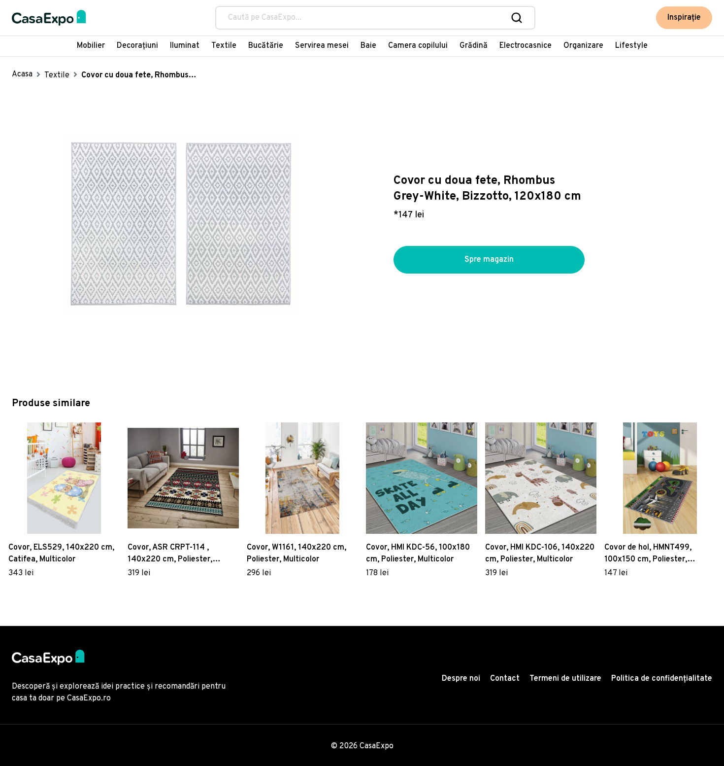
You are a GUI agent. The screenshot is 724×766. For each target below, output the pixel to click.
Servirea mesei (322, 46)
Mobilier (91, 46)
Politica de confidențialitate (661, 679)
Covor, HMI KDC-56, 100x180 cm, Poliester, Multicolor (418, 553)
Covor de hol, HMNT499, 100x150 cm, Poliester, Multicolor (647, 554)
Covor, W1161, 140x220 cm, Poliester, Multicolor (296, 553)
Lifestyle (631, 46)
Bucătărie (265, 46)
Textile (223, 46)
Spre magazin (489, 260)
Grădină (474, 46)
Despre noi (461, 679)
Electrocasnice (525, 46)
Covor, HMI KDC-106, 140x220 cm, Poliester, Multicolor (539, 553)
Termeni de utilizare (565, 679)
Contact (505, 679)
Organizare (583, 46)
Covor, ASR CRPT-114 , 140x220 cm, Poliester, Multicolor (170, 554)
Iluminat (184, 46)
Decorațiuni (137, 46)
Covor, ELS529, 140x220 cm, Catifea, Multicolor (61, 553)
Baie (368, 46)
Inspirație (684, 18)
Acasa (22, 74)
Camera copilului (418, 46)
